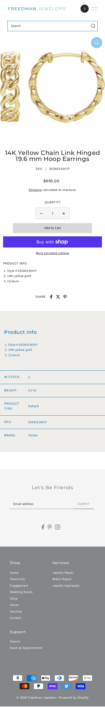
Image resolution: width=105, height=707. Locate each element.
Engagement (19, 585)
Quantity (53, 202)
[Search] (92, 26)
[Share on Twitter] (58, 297)
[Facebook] (43, 527)
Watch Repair (62, 579)
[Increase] (63, 213)
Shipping (35, 190)
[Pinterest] (50, 527)
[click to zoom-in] (96, 42)
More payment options (52, 253)
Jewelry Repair (63, 572)
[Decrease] (41, 213)
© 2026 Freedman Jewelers (36, 697)
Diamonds (17, 579)
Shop (14, 598)
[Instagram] (57, 527)
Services (16, 611)
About (14, 605)
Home (14, 572)
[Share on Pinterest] (65, 297)
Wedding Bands (21, 592)
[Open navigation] (94, 9)
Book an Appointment (26, 648)
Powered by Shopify (74, 697)
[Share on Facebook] (51, 297)
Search (15, 641)
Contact (15, 618)
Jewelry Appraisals (65, 585)
